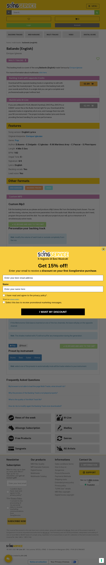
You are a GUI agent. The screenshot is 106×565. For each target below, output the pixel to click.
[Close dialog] (103, 249)
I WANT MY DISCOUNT (53, 311)
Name (5, 284)
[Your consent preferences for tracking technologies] (101, 560)
